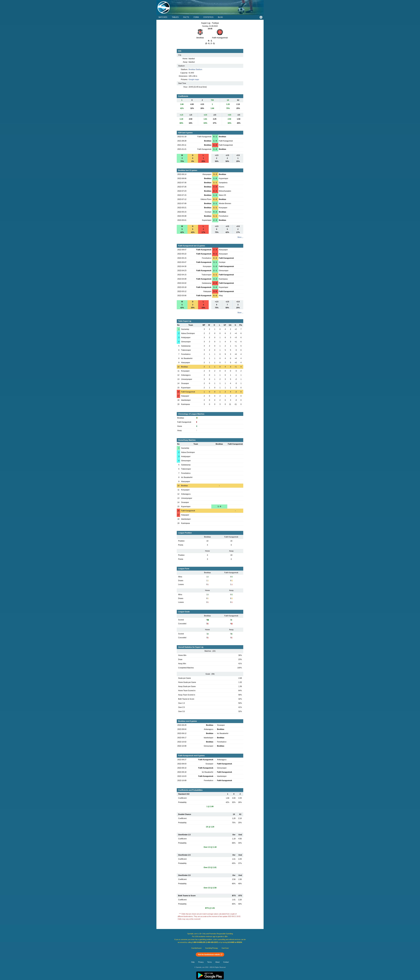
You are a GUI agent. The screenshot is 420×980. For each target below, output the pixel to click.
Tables (175, 17)
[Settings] (261, 17)
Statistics (208, 17)
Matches (163, 17)
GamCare (225, 948)
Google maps (194, 79)
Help (192, 962)
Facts (186, 17)
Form (196, 17)
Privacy (201, 962)
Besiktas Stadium (195, 69)
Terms (209, 962)
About (217, 962)
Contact (226, 962)
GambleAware (196, 948)
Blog (220, 17)
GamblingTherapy (211, 948)
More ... (240, 237)
